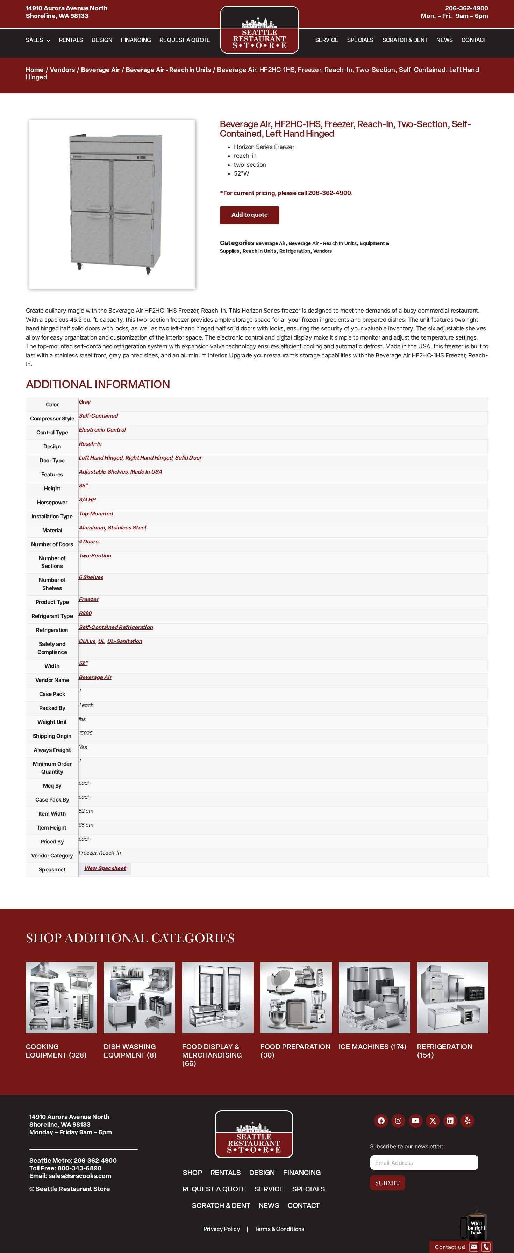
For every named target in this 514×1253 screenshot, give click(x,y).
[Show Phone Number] (486, 1247)
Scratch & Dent (405, 40)
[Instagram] (398, 1121)
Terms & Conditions (280, 1229)
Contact (474, 40)
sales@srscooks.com (80, 1177)
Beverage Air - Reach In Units (168, 70)
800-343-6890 (79, 1169)
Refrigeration (294, 251)
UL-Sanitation (124, 642)
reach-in (90, 444)
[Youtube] (416, 1121)
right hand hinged (148, 458)
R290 (85, 614)
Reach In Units (259, 251)
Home (35, 70)
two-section (95, 556)
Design (102, 40)
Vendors (62, 70)
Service (326, 40)
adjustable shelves (103, 472)
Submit (387, 1183)
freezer (89, 600)
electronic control (102, 430)
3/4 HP (87, 500)
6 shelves (91, 578)
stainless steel (126, 528)
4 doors (88, 542)
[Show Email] (473, 1247)
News (444, 40)
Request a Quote (185, 40)
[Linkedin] (450, 1121)
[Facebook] (381, 1121)
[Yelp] (467, 1121)
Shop (192, 1173)
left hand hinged (101, 458)
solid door (188, 458)
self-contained (98, 416)
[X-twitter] (433, 1121)
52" (83, 664)
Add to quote (249, 215)
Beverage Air (100, 70)
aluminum (92, 528)
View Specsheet (105, 868)
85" (83, 486)
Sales (34, 40)
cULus (87, 642)
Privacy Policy (222, 1229)
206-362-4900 (466, 9)
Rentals (71, 40)
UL (101, 642)
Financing (136, 40)
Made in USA (146, 472)
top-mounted (96, 514)
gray (85, 402)
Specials (360, 40)
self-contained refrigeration (116, 628)
